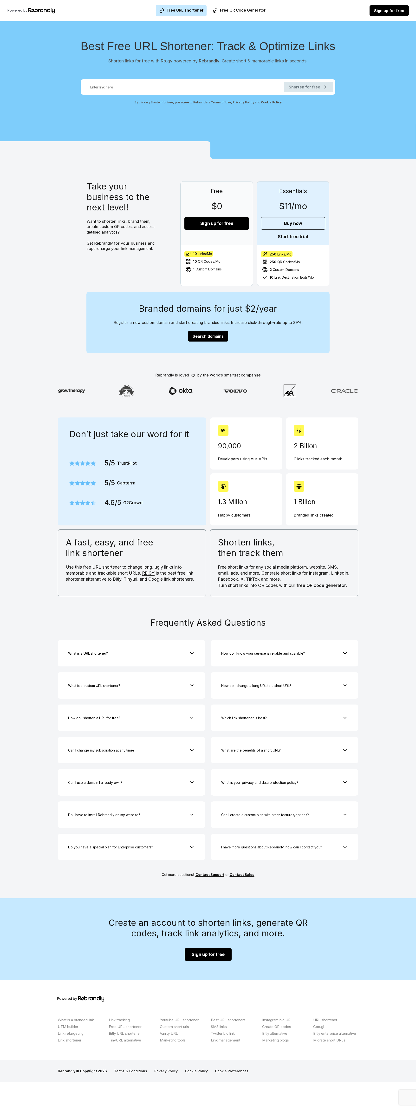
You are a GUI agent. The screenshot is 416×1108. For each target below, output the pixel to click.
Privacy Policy (243, 102)
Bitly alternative (274, 1033)
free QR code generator (321, 585)
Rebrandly (209, 60)
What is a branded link (76, 1020)
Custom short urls (174, 1026)
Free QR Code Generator (243, 10)
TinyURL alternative (125, 1040)
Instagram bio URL (277, 1020)
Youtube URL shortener (179, 1020)
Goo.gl (318, 1026)
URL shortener (325, 1020)
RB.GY (148, 573)
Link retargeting (71, 1033)
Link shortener (69, 1040)
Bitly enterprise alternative (334, 1033)
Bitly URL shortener (125, 1033)
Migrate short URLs (329, 1040)
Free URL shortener (185, 10)
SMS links (219, 1026)
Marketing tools (173, 1040)
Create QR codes (276, 1026)
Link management (225, 1040)
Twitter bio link (223, 1033)
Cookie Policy (271, 102)
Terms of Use (221, 102)
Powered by (17, 10)
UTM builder (68, 1026)
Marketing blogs (275, 1040)
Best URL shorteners (228, 1020)
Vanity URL (169, 1033)
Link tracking (119, 1020)
